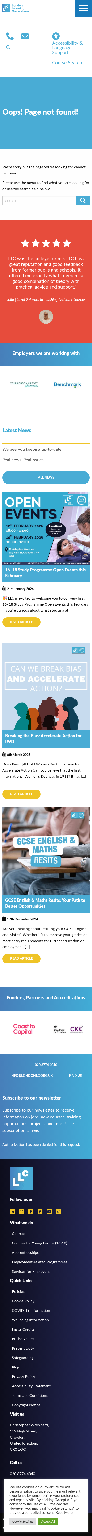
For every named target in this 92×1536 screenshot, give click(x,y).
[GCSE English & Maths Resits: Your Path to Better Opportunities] (46, 851)
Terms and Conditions (30, 1396)
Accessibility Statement (31, 1386)
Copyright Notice (26, 1405)
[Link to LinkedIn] (12, 1212)
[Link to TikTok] (58, 1212)
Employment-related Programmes (39, 1262)
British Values (23, 1339)
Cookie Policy (23, 1301)
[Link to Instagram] (21, 1212)
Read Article (21, 622)
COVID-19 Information (31, 1310)
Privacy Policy (23, 1377)
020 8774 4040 (9, 36)
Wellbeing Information (30, 1320)
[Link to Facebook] (30, 1212)
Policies (18, 1292)
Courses (18, 1234)
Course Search (67, 62)
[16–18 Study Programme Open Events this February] (46, 528)
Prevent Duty (23, 1348)
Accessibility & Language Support (67, 48)
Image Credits (23, 1329)
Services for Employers (31, 1271)
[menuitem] (9, 36)
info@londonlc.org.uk (25, 36)
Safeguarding (22, 1358)
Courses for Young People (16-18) (39, 1243)
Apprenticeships (25, 1253)
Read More (64, 1512)
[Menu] (83, 8)
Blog (15, 1367)
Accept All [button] (48, 1521)
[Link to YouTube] (49, 1212)
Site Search (8, 47)
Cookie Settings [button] (22, 1521)
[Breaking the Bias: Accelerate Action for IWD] (46, 686)
